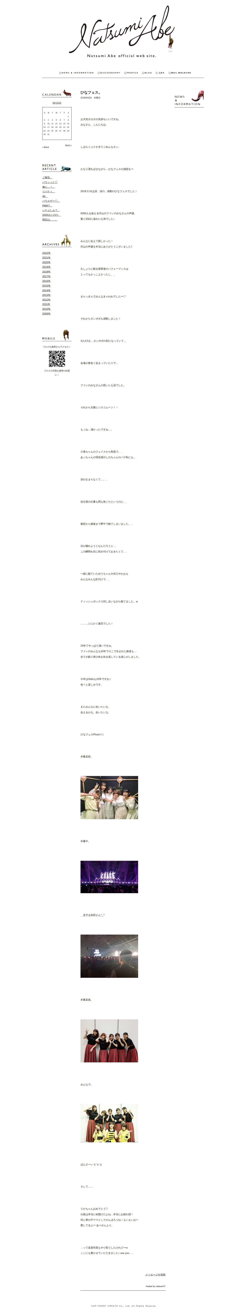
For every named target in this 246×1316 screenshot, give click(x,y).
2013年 (46, 295)
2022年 (46, 252)
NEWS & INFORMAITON (70, 73)
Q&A (162, 73)
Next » (68, 145)
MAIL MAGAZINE (186, 73)
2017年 (46, 276)
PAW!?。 (47, 205)
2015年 (46, 285)
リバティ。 (48, 191)
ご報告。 (47, 177)
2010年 (46, 308)
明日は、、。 (49, 219)
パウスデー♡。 (51, 200)
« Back (45, 147)
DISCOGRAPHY (111, 73)
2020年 (46, 262)
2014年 (46, 290)
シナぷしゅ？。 (51, 210)
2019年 (46, 267)
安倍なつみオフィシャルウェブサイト (123, 32)
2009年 (46, 313)
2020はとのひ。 (51, 214)
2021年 (46, 257)
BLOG (149, 73)
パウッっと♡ (49, 182)
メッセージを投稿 (155, 1274)
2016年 (46, 281)
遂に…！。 (48, 186)
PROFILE (133, 73)
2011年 (46, 304)
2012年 (46, 299)
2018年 (46, 271)
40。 (45, 196)
